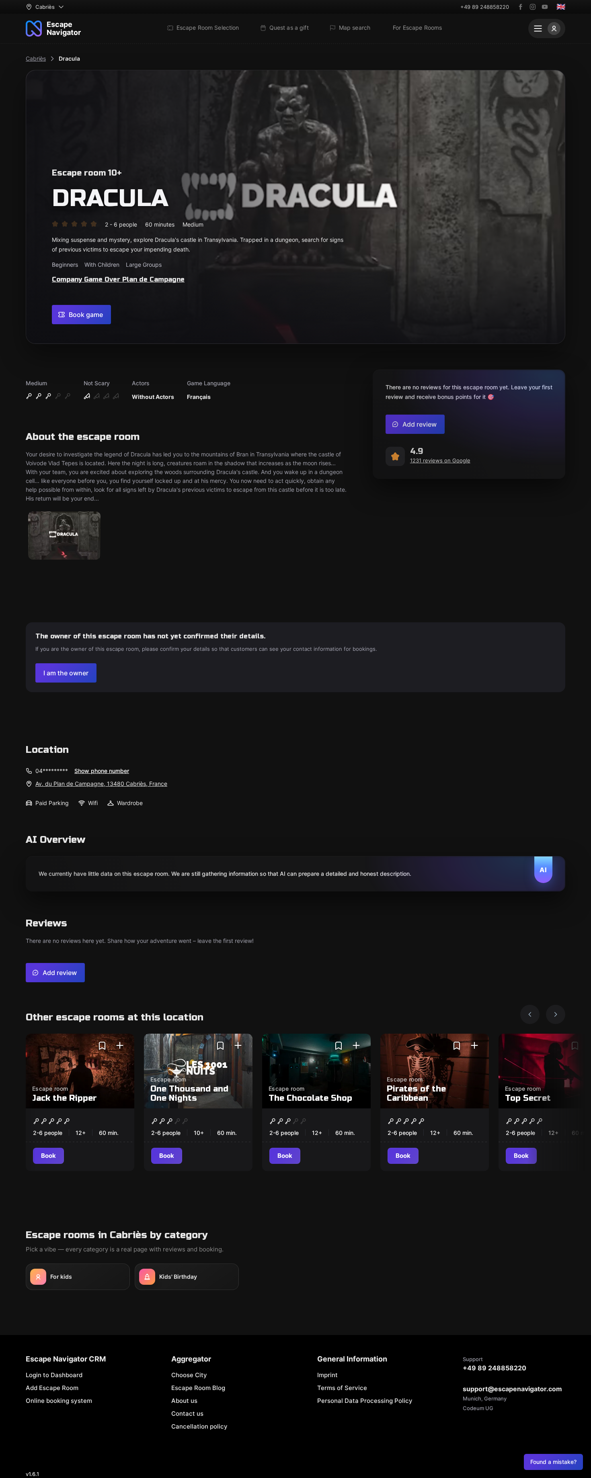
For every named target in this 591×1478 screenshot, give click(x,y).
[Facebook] (520, 6)
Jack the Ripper (64, 1098)
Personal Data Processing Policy (364, 1400)
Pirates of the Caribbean (416, 1093)
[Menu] (546, 28)
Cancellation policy (199, 1426)
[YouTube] (544, 6)
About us (184, 1400)
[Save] (102, 1046)
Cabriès (36, 58)
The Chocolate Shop (310, 1098)
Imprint (327, 1375)
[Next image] (555, 1014)
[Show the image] (64, 536)
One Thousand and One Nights (189, 1093)
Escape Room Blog (198, 1388)
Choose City (189, 1375)
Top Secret (528, 1098)
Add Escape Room (52, 1388)
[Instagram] (532, 6)
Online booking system (59, 1400)
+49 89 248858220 (484, 7)
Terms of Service (342, 1388)
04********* (51, 770)
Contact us (187, 1413)
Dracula (69, 58)
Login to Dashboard (54, 1375)
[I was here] (120, 1046)
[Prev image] (530, 1014)
